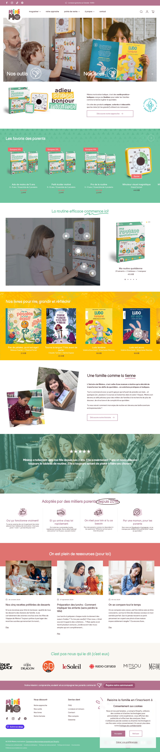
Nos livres (38, 712)
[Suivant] (151, 138)
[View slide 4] (133, 279)
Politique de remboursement (47, 745)
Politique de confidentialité (130, 726)
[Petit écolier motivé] (61, 163)
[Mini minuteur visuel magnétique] (66, 236)
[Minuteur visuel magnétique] (136, 163)
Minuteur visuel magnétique (137, 184)
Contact (71, 712)
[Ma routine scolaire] (84, 266)
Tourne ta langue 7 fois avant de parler (61, 348)
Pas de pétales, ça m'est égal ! (23, 347)
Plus (7, 627)
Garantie (71, 720)
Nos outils (38, 709)
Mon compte (73, 716)
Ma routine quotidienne (130, 268)
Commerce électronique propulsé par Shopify (42, 741)
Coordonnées (75, 745)
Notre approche (40, 705)
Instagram (145, 527)
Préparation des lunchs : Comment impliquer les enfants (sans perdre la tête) (77, 607)
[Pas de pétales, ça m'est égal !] (23, 326)
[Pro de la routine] (99, 163)
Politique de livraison (63, 745)
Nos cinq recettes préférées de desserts (28, 604)
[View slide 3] (130, 279)
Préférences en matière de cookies (16, 748)
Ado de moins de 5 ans (23, 184)
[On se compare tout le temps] (131, 578)
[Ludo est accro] (136, 326)
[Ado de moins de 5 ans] (23, 163)
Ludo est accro (136, 347)
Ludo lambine (99, 347)
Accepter (118, 733)
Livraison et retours (76, 709)
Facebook (135, 527)
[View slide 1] (125, 279)
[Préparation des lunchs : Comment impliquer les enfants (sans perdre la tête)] (80, 578)
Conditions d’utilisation (30, 745)
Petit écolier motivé (61, 184)
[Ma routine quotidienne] (78, 251)
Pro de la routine (99, 184)
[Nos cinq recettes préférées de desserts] (28, 578)
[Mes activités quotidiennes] (92, 273)
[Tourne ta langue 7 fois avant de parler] (61, 326)
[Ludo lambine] (99, 326)
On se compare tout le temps (125, 604)
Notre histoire (39, 716)
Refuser (135, 733)
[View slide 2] (128, 279)
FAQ (70, 705)
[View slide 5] (136, 279)
